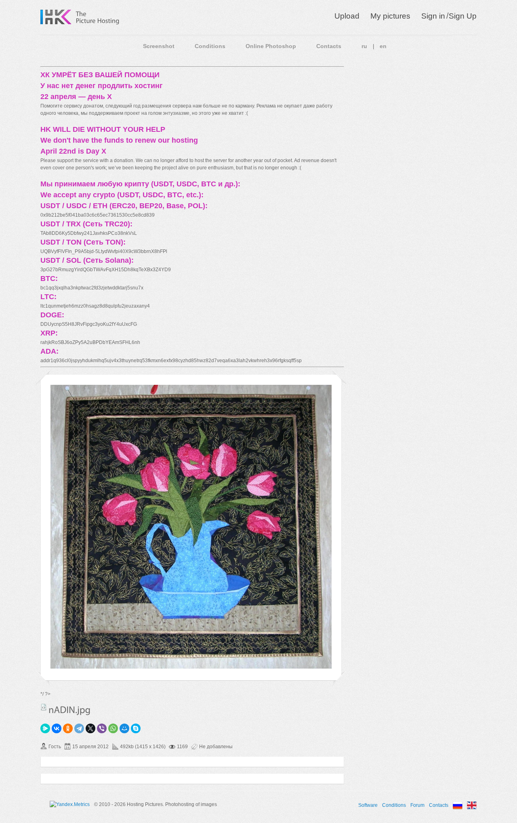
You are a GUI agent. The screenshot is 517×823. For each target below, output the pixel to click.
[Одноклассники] (68, 728)
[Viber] (102, 728)
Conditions (210, 46)
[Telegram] (79, 728)
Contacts (328, 46)
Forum (417, 805)
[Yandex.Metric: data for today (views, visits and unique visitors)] (70, 804)
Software (368, 805)
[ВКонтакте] (56, 728)
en (383, 46)
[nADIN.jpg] (191, 667)
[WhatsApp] (113, 728)
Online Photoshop (271, 46)
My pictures (390, 16)
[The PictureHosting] (98, 17)
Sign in (433, 16)
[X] (90, 728)
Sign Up (463, 16)
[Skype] (136, 728)
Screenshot (158, 46)
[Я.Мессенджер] (45, 728)
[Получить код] (43, 707)
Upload (346, 16)
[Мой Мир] (124, 728)
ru (364, 46)
